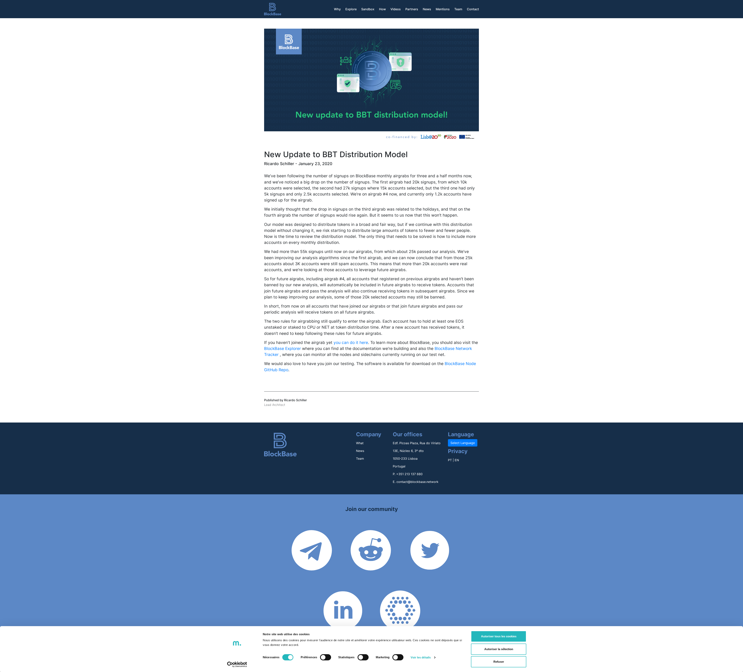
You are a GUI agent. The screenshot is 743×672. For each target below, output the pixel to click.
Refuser (498, 661)
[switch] (325, 657)
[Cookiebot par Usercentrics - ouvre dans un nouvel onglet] (237, 664)
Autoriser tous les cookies (498, 636)
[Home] (272, 9)
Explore (351, 9)
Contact (473, 9)
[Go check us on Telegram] (312, 563)
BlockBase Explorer (282, 348)
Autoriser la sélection (498, 649)
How (382, 9)
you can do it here (351, 342)
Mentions (443, 9)
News (427, 9)
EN (457, 460)
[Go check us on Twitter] (429, 563)
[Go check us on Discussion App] (400, 624)
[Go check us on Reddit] (370, 563)
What (360, 443)
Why (337, 9)
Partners (411, 9)
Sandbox (367, 9)
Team (458, 9)
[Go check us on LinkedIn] (343, 624)
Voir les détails (421, 657)
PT (450, 460)
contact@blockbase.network (417, 482)
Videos (395, 9)
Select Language (462, 443)
